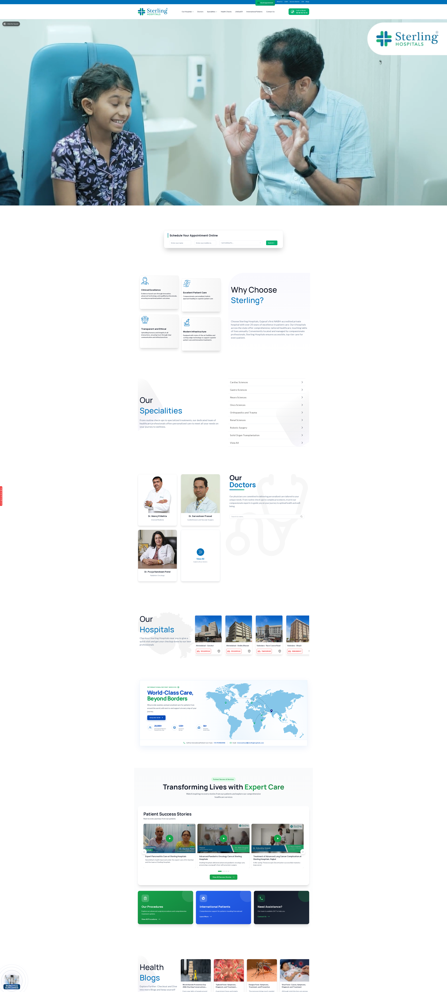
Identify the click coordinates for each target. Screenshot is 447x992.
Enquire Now (155, 718)
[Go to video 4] (226, 871)
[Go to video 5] (228, 871)
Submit (271, 243)
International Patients (254, 12)
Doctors (200, 12)
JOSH (286, 1)
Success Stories (295, 1)
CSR (302, 1)
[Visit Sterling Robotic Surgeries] (12, 982)
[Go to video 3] (224, 871)
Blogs (307, 1)
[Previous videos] (144, 851)
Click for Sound (12, 24)
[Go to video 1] (220, 871)
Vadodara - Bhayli (294, 645)
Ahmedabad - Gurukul (204, 645)
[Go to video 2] (223, 871)
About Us (280, 1)
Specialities (211, 12)
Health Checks (226, 12)
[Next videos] (302, 851)
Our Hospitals (187, 12)
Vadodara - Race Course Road (268, 645)
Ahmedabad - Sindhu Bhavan (237, 645)
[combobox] (241, 243)
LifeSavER (239, 12)
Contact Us (270, 12)
